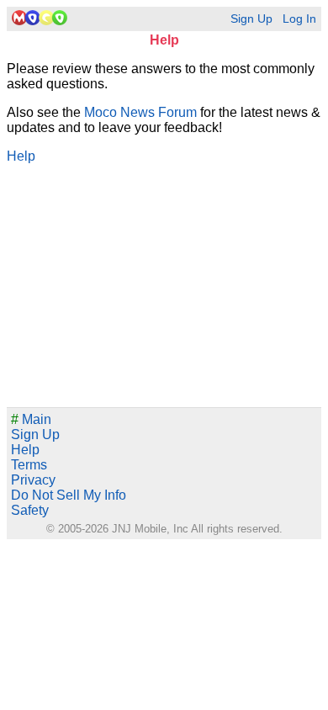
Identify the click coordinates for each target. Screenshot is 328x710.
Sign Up (251, 19)
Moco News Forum (140, 112)
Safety (30, 510)
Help (21, 156)
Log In (299, 19)
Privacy (33, 480)
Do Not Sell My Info (68, 495)
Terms (29, 465)
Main (31, 419)
